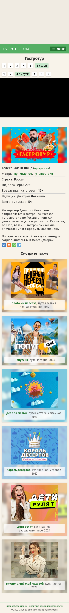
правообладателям (17, 606)
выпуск (22, 74)
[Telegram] (19, 246)
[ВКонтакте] (4, 246)
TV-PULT (16, 49)
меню (60, 48)
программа (41, 168)
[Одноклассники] (9, 246)
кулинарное (23, 174)
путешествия (43, 174)
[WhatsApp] (14, 246)
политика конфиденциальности (46, 606)
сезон (42, 65)
